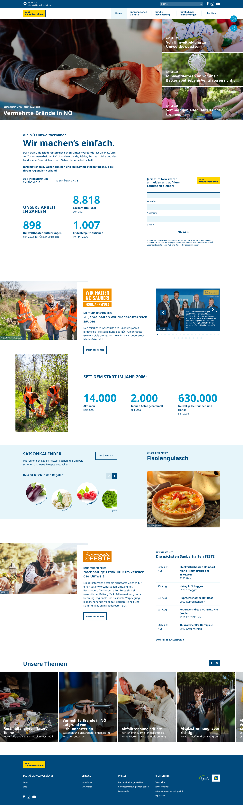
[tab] (158, 334)
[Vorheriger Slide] (211, 663)
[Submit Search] (201, 4)
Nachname (152, 212)
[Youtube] (218, 4)
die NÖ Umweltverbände (45, 135)
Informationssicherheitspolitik (169, 791)
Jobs (25, 786)
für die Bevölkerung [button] (162, 13)
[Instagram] (212, 4)
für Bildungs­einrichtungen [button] (188, 13)
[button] (163, 312)
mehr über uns (66, 180)
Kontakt (26, 782)
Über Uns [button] (210, 13)
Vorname (151, 200)
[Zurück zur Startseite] (34, 13)
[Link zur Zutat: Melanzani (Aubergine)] (36, 492)
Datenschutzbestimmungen (187, 245)
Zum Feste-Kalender (169, 639)
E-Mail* (150, 224)
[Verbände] (233, 28)
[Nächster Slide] (114, 476)
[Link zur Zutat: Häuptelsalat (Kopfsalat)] (112, 499)
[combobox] (181, 4)
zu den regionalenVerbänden (35, 180)
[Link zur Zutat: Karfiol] (61, 499)
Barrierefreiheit (162, 786)
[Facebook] (208, 4)
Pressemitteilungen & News (131, 782)
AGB (170, 245)
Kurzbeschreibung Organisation (133, 786)
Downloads (87, 786)
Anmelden (183, 232)
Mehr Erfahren (95, 350)
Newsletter (87, 782)
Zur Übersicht (106, 455)
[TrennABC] (233, 18)
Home (118, 13)
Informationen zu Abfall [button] (138, 13)
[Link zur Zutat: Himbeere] (87, 492)
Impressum (160, 795)
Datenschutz (160, 782)
